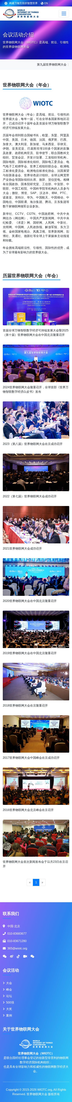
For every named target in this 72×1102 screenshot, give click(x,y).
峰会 (9, 989)
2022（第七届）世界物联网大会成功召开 (30, 496)
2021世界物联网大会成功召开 (22, 548)
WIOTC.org (44, 1089)
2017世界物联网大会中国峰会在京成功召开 (31, 757)
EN (46, 3)
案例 (9, 1015)
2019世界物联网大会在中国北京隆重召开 (30, 653)
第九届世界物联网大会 (51, 64)
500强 (10, 1002)
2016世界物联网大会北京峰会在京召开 (28, 810)
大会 (9, 983)
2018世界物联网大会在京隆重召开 (25, 705)
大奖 (9, 1009)
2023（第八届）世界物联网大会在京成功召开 (33, 443)
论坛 (9, 996)
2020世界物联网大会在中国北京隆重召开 (30, 600)
